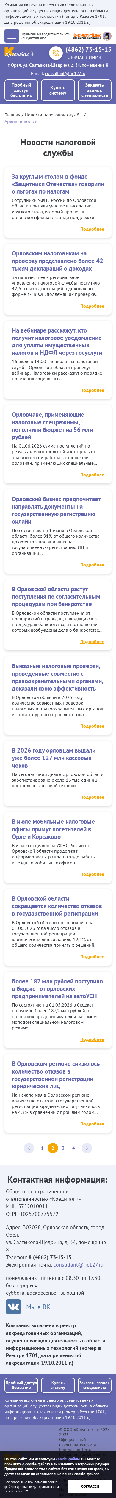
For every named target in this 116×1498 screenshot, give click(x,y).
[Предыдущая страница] (29, 1148)
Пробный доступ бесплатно (21, 90)
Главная (12, 115)
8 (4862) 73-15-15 (50, 1257)
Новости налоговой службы (54, 115)
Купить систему (57, 90)
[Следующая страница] (87, 1148)
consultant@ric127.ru (65, 73)
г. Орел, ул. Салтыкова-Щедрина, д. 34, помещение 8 (58, 65)
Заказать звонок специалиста (94, 90)
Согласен (90, 1486)
